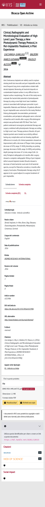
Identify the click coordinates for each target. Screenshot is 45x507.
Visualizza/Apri (11, 402)
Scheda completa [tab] (24, 184)
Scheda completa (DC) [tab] (13, 193)
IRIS (3, 25)
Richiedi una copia (28, 402)
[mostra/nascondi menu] (41, 4)
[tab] (25, 193)
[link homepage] (8, 4)
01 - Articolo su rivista (28, 25)
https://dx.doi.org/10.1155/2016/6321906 (19, 309)
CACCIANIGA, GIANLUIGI (14, 54)
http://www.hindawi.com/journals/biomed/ (18, 319)
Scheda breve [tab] (10, 184)
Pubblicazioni (12, 25)
